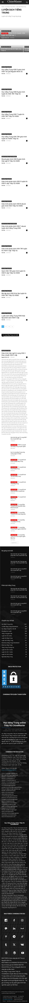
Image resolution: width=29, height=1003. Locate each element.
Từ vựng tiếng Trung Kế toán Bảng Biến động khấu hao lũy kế (18, 506)
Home (3, 6)
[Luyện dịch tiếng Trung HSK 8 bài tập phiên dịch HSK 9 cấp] (14, 307)
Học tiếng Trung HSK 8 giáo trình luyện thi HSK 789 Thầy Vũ (13, 93)
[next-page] (12, 326)
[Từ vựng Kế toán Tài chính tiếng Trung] (5, 476)
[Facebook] (14, 920)
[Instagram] (22, 920)
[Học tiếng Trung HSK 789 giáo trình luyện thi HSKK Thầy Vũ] (14, 128)
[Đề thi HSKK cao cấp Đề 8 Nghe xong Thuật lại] (11, 45)
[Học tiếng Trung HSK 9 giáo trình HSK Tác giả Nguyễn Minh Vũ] (14, 61)
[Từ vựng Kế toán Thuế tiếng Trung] (5, 484)
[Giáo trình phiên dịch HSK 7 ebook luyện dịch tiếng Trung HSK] (14, 217)
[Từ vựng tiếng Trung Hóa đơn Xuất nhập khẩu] (5, 514)
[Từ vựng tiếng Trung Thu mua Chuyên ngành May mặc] (5, 536)
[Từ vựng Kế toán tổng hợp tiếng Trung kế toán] (5, 491)
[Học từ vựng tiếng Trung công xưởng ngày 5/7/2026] (5, 454)
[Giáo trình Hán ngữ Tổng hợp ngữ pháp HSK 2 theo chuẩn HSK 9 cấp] (5, 556)
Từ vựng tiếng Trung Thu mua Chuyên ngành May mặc (18, 536)
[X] (14, 944)
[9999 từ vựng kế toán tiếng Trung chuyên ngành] (5, 446)
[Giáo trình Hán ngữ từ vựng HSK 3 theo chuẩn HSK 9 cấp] (14, 344)
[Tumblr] (6, 944)
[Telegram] (14, 936)
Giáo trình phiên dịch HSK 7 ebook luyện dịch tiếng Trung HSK (14, 227)
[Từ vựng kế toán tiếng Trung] (5, 499)
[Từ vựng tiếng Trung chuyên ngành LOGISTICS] (5, 529)
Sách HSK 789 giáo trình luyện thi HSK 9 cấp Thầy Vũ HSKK (13, 272)
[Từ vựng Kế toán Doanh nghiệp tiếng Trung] (5, 461)
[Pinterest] (6, 936)
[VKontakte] (22, 944)
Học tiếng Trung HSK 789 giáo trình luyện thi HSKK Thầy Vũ (14, 138)
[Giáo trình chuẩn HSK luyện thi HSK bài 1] (14, 29)
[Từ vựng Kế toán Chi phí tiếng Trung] (5, 469)
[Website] (6, 953)
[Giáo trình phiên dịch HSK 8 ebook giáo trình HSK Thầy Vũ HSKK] (14, 195)
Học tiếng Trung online (10, 6)
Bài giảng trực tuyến (6, 46)
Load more (14, 542)
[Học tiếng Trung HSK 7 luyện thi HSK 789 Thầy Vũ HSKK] (14, 105)
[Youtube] (22, 953)
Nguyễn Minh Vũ (5, 357)
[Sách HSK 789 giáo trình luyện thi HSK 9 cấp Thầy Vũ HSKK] (14, 262)
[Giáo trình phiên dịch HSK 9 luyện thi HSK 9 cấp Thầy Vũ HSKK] (14, 173)
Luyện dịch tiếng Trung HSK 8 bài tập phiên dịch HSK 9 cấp (13, 317)
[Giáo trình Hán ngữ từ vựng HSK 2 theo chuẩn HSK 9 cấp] (5, 578)
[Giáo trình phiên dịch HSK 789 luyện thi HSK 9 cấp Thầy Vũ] (14, 240)
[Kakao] (6, 928)
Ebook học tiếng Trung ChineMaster (9, 156)
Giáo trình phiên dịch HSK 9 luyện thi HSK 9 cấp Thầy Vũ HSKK (14, 182)
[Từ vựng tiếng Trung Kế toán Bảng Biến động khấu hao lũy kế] (5, 506)
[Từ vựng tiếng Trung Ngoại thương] (5, 522)
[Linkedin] (14, 928)
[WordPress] (14, 953)
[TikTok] (22, 936)
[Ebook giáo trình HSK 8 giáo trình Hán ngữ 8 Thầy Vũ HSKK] (14, 150)
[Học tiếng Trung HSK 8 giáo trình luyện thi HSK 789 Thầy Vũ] (14, 83)
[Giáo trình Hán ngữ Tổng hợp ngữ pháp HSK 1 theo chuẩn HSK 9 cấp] (5, 563)
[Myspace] (22, 928)
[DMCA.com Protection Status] (11, 688)
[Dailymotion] (6, 920)
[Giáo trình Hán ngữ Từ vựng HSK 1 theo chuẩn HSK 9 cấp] (5, 439)
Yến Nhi (3, 73)
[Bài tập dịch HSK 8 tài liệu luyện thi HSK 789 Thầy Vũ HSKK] (14, 285)
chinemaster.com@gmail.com (9, 770)
